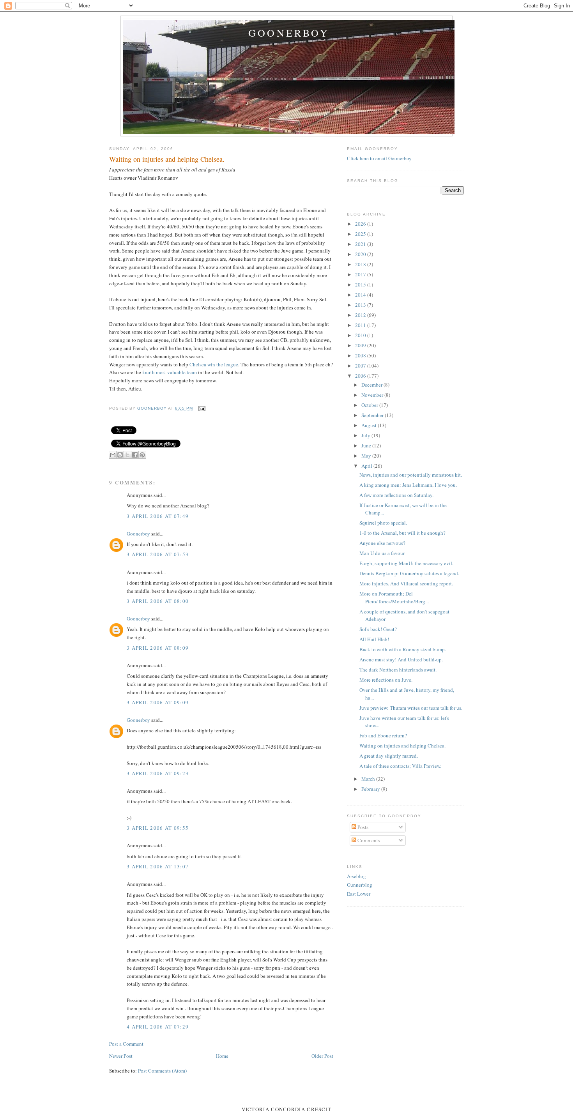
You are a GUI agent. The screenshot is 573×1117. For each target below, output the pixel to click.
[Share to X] (127, 455)
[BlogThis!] (120, 455)
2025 (361, 233)
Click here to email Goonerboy (379, 158)
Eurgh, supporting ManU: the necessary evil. (406, 563)
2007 (361, 365)
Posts (362, 827)
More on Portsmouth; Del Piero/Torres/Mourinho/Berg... (394, 597)
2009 (361, 345)
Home (222, 1055)
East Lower (358, 893)
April (367, 465)
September (373, 415)
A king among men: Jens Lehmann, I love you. (408, 484)
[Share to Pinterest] (142, 455)
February (371, 788)
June (366, 445)
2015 (361, 284)
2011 (361, 325)
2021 (361, 243)
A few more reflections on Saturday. (396, 494)
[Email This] (113, 455)
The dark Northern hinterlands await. (398, 669)
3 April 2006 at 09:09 (158, 702)
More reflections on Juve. (385, 679)
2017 (361, 274)
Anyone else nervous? (382, 542)
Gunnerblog (359, 884)
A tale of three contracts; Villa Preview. (400, 765)
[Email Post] (201, 408)
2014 (361, 294)
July (366, 435)
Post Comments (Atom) (162, 1070)
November (372, 394)
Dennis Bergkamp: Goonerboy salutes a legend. (409, 573)
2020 (361, 254)
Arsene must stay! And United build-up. (401, 659)
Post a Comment (126, 1043)
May (366, 455)
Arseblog (356, 876)
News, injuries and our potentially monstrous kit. (410, 474)
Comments (368, 840)
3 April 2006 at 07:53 (158, 554)
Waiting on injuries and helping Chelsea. (402, 745)
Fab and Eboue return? (383, 735)
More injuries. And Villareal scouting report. (406, 583)
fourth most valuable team (170, 372)
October (370, 404)
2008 (361, 355)
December (372, 384)
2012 (361, 314)
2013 (361, 304)
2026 (361, 223)
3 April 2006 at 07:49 (158, 516)
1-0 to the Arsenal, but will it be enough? (402, 532)
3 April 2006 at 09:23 (158, 773)
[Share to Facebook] (135, 455)
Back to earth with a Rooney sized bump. (402, 649)
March (368, 778)
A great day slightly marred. (388, 755)
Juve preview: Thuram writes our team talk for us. (410, 707)
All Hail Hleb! (374, 639)
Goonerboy (288, 32)
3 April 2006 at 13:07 (158, 866)
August (369, 425)
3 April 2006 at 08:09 (158, 647)
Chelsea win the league (213, 364)
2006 (361, 375)
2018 (361, 264)
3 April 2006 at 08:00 (158, 600)
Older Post (322, 1055)
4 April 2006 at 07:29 (158, 1026)
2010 (361, 335)
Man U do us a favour (382, 553)
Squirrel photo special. (383, 522)
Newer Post (121, 1055)
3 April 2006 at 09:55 (158, 827)
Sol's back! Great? (378, 629)
